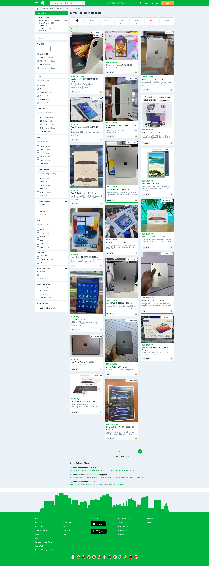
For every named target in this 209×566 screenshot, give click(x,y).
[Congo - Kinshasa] (120, 557)
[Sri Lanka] (115, 557)
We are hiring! (39, 526)
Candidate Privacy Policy (43, 542)
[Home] (43, 3)
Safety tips (66, 526)
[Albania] (130, 557)
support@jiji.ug (68, 522)
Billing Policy (39, 538)
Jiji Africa (149, 522)
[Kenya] (78, 557)
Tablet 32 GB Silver (76, 484)
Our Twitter (122, 534)
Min (39, 48)
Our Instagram (123, 526)
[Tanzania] (83, 557)
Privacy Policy (40, 534)
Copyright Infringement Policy (45, 550)
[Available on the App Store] (98, 524)
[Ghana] (89, 557)
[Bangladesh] (109, 557)
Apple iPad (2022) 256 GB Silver (124, 470)
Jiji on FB (121, 522)
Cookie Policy (39, 546)
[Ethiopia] (94, 557)
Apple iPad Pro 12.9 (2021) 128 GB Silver (82, 470)
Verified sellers (48, 308)
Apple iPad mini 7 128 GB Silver (79, 477)
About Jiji (38, 522)
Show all (43, 85)
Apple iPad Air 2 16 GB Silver (104, 470)
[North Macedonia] (136, 557)
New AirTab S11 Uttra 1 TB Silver (113, 484)
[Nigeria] (73, 557)
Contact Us (66, 530)
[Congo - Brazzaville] (125, 557)
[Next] (140, 451)
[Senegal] (99, 557)
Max (55, 48)
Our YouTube (122, 530)
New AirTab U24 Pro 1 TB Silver (92, 484)
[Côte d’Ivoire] (104, 557)
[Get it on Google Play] (99, 531)
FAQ (64, 534)
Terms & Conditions (41, 530)
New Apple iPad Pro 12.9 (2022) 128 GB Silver (130, 477)
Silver (73, 29)
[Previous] (103, 451)
